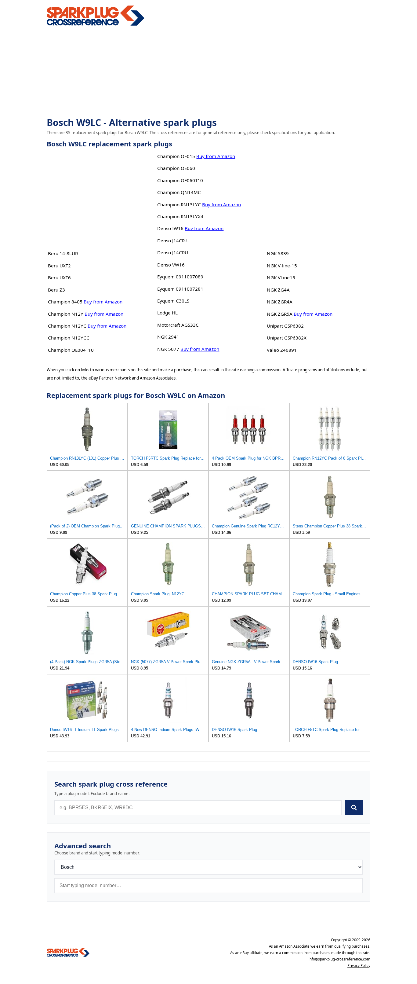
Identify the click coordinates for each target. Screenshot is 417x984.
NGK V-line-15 (282, 266)
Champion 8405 (65, 302)
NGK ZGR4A (279, 302)
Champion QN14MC (179, 192)
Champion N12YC (67, 326)
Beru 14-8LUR (63, 253)
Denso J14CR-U (173, 240)
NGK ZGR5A (279, 314)
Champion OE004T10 (71, 350)
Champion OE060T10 (180, 180)
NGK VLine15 (281, 277)
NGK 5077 (168, 349)
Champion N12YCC (68, 338)
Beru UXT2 (59, 266)
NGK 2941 (168, 337)
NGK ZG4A (278, 290)
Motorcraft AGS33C (178, 325)
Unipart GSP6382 (285, 326)
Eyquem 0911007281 (180, 289)
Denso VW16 (171, 265)
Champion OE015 (176, 156)
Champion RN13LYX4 (180, 216)
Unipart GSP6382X (286, 338)
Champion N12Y (65, 314)
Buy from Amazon (103, 302)
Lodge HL (167, 313)
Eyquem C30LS (173, 301)
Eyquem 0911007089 (180, 277)
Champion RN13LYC (179, 204)
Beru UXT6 (59, 277)
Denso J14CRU (172, 252)
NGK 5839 (278, 253)
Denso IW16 (170, 228)
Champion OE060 (176, 168)
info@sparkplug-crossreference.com (339, 959)
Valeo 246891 (282, 350)
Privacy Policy (358, 965)
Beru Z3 (56, 290)
